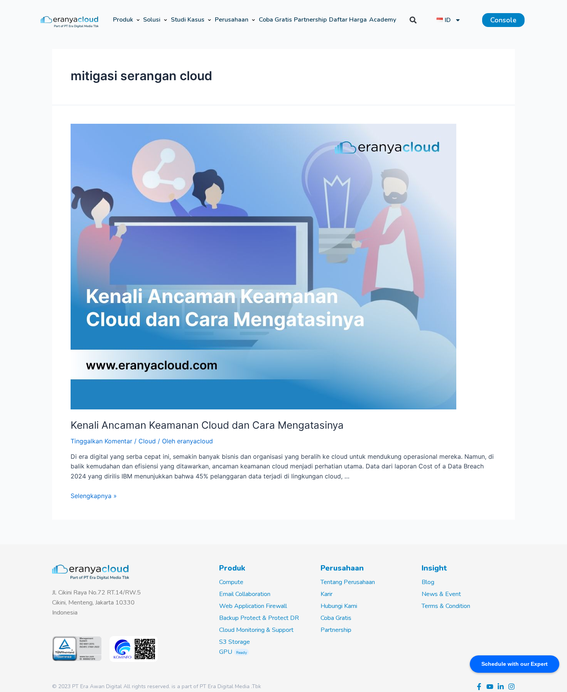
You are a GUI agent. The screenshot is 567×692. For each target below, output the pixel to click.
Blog (428, 582)
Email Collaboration (244, 594)
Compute (231, 582)
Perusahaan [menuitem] (231, 19)
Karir (326, 594)
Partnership (336, 630)
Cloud (147, 441)
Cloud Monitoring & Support (256, 630)
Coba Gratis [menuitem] (275, 19)
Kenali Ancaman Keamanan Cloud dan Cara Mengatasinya (207, 425)
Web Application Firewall (253, 606)
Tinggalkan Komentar (101, 441)
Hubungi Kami (339, 606)
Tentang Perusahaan (348, 582)
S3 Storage (234, 642)
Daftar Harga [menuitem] (348, 19)
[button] (138, 20)
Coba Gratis (336, 618)
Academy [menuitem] (382, 19)
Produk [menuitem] (123, 19)
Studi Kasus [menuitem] (187, 19)
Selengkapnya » (94, 496)
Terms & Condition (446, 606)
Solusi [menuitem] (151, 19)
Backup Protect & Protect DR (259, 618)
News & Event (441, 594)
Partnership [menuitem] (310, 19)
